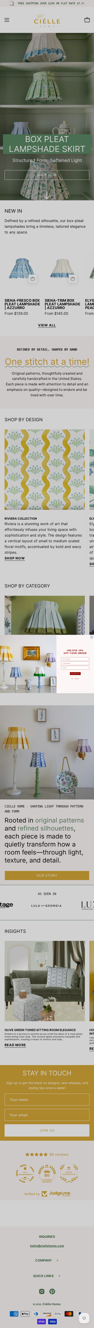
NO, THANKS (75, 678)
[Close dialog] (91, 637)
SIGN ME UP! (75, 673)
